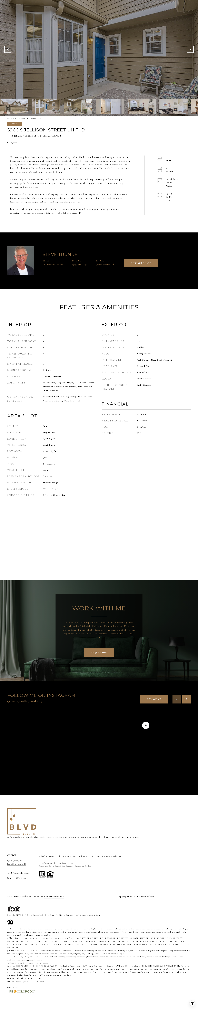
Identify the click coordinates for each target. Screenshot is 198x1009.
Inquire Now (99, 652)
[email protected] (81, 915)
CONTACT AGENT (141, 263)
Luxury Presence (54, 896)
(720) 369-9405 (15, 860)
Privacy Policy (145, 896)
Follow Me (154, 699)
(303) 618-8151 (79, 264)
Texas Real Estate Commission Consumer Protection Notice (65, 866)
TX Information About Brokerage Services (57, 863)
